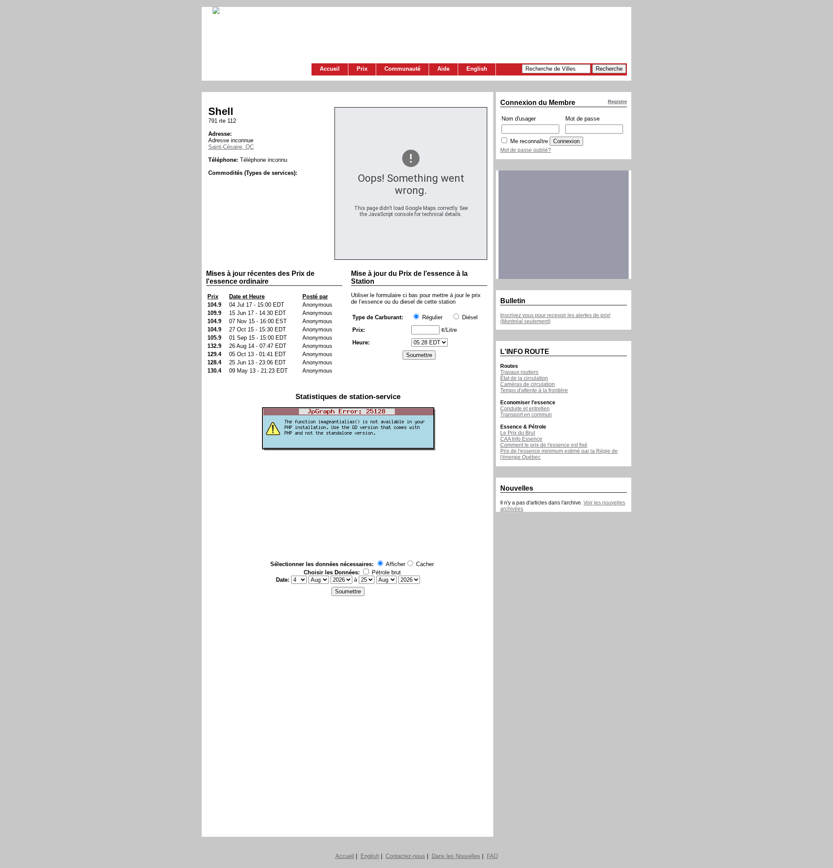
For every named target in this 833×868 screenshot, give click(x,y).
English (476, 69)
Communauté (402, 69)
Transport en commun (526, 415)
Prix (362, 69)
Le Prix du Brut (517, 433)
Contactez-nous (405, 856)
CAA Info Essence (521, 439)
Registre (617, 101)
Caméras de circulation (527, 384)
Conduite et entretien (525, 409)
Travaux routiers (519, 372)
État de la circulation (524, 378)
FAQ (492, 856)
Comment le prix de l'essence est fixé (543, 445)
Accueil (330, 69)
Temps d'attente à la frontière (534, 390)
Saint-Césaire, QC (231, 147)
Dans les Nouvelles (456, 856)
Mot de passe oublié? (525, 150)
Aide (443, 69)
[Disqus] (347, 714)
